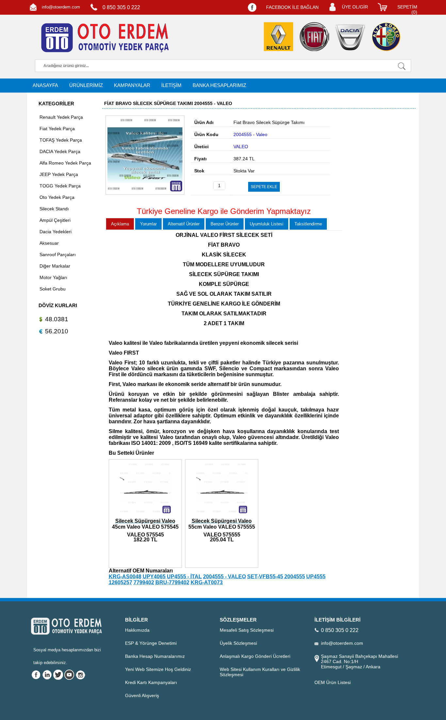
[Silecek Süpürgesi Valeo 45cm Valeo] (145, 515)
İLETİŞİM (171, 85)
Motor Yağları (53, 277)
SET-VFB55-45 (265, 576)
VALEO (240, 146)
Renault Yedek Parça (61, 117)
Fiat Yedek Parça (57, 128)
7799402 (144, 582)
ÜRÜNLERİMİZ (86, 85)
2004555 (294, 576)
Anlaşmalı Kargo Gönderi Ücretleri (255, 656)
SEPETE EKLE (264, 186)
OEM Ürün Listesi (332, 682)
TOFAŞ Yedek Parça (61, 140)
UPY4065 (154, 576)
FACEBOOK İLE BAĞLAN (292, 7)
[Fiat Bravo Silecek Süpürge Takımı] (144, 193)
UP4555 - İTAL (184, 576)
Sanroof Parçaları (58, 254)
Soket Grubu (53, 288)
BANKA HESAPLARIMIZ (219, 85)
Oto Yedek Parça (57, 197)
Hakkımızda (137, 630)
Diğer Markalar (55, 266)
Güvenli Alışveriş (142, 695)
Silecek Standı (54, 208)
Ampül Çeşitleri (55, 220)
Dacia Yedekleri (56, 231)
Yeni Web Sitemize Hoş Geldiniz (158, 669)
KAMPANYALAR (132, 85)
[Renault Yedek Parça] (278, 36)
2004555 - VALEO (224, 576)
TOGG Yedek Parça (60, 185)
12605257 (120, 582)
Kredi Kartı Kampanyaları (151, 682)
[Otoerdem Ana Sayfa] (104, 38)
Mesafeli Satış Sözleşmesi (247, 630)
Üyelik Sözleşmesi (238, 643)
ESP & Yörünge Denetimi (151, 643)
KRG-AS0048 (125, 576)
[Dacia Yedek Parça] (350, 37)
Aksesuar (49, 243)
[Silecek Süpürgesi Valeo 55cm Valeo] (221, 515)
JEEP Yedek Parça (59, 174)
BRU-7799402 (172, 582)
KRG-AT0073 (207, 582)
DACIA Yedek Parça (60, 151)
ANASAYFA (45, 85)
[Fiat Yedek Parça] (314, 36)
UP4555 (316, 576)
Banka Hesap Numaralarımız (155, 656)
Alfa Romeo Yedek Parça (65, 163)
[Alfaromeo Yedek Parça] (386, 36)
